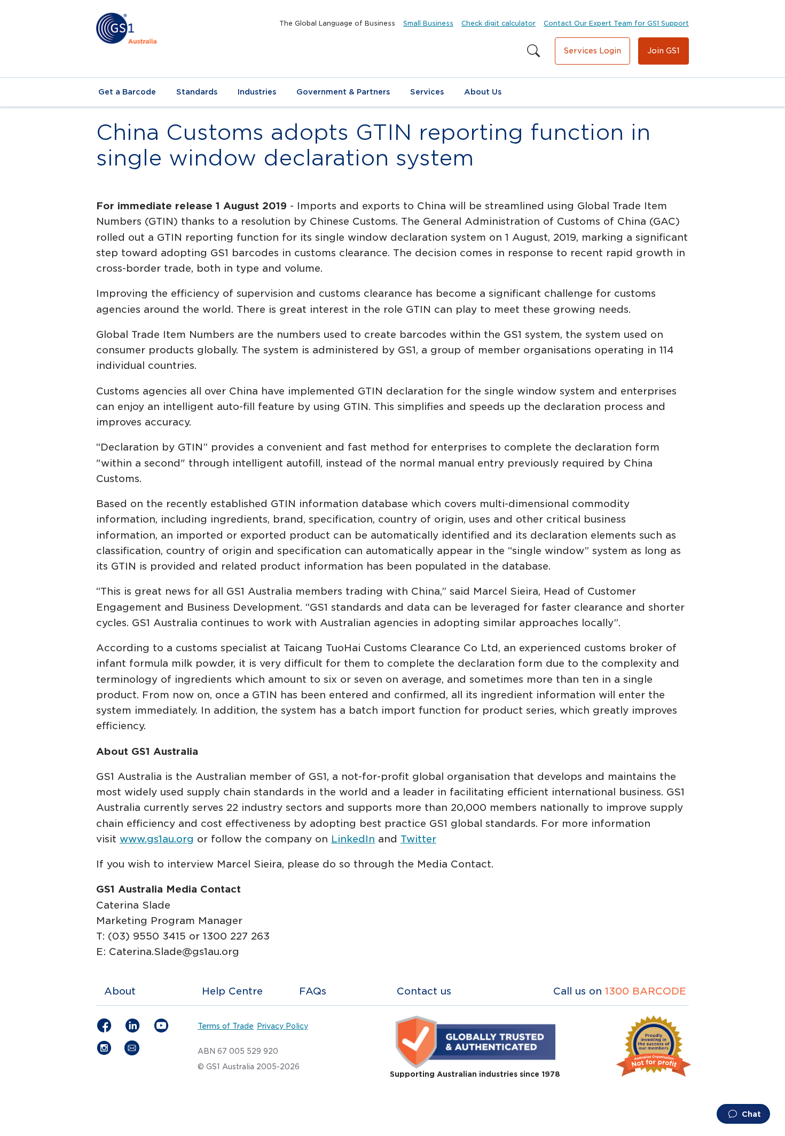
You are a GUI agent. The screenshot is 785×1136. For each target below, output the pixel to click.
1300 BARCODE (645, 991)
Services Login (592, 50)
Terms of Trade (226, 1026)
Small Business (428, 23)
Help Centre (232, 991)
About (120, 991)
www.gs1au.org (157, 839)
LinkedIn (353, 839)
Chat (750, 1114)
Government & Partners (343, 92)
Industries (257, 92)
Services (427, 92)
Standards (196, 92)
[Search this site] (533, 51)
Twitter (418, 839)
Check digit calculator (498, 23)
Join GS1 (663, 50)
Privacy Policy (282, 1026)
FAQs (312, 991)
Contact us (424, 991)
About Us (482, 92)
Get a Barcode (127, 92)
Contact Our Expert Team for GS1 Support (616, 23)
